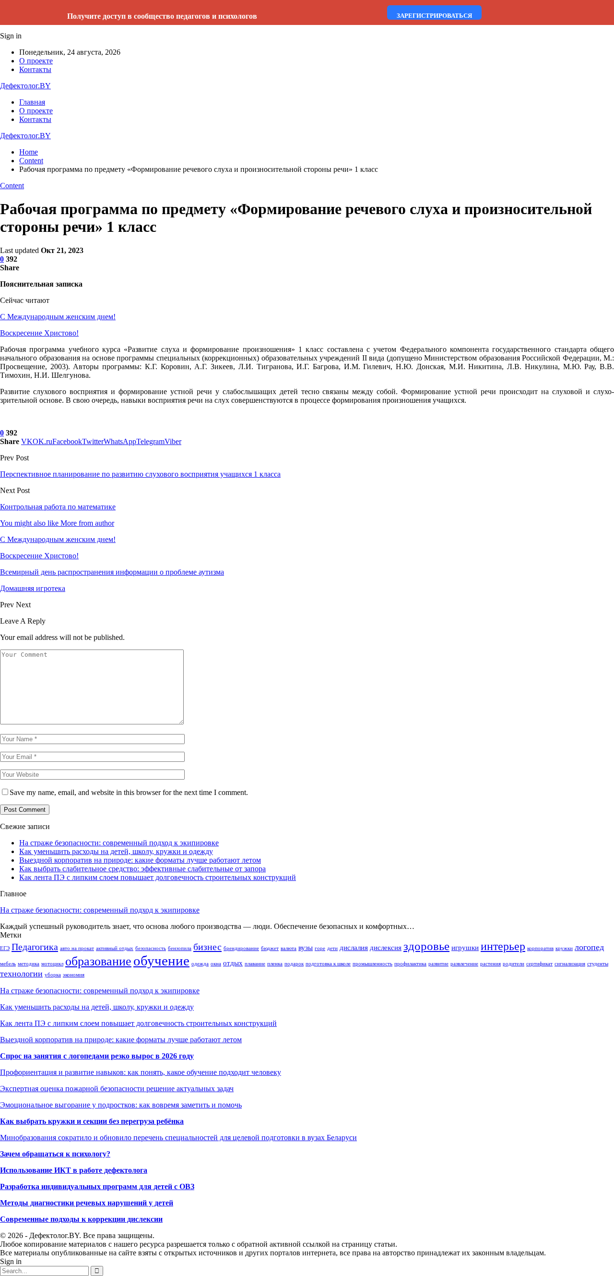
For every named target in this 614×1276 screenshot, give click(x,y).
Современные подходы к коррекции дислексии (81, 1219)
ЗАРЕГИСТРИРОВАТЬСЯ (434, 15)
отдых (233, 963)
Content (12, 185)
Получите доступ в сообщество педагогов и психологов (162, 16)
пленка (275, 963)
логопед (589, 947)
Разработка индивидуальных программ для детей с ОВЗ (97, 1186)
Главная (32, 102)
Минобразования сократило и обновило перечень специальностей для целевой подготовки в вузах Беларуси (178, 1137)
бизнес (207, 946)
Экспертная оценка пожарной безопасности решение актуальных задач (117, 1088)
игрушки (465, 947)
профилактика (410, 963)
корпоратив (540, 948)
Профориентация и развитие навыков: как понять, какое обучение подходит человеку (140, 1072)
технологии (21, 973)
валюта (288, 948)
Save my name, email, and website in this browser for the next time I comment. (129, 792)
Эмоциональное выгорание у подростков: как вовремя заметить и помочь (121, 1105)
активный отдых (114, 948)
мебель (8, 963)
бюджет (270, 948)
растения (490, 963)
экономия (73, 974)
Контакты (35, 69)
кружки (564, 948)
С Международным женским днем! (58, 317)
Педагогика (35, 946)
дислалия (354, 947)
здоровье (426, 945)
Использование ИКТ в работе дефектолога (73, 1170)
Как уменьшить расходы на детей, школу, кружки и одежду (116, 851)
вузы (305, 947)
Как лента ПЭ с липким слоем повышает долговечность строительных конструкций (157, 877)
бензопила (179, 948)
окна (216, 963)
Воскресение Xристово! (39, 333)
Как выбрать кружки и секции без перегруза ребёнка (92, 1121)
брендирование (241, 948)
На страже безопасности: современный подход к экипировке (119, 843)
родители (513, 963)
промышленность (372, 963)
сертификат (539, 963)
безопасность (150, 948)
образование (98, 961)
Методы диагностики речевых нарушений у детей (86, 1203)
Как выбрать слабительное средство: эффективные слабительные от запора (142, 869)
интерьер (503, 946)
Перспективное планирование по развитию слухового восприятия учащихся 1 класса (140, 474)
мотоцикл (52, 963)
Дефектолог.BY (25, 86)
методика (28, 963)
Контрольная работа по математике (58, 507)
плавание (255, 963)
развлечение (464, 963)
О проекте (36, 61)
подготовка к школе (328, 963)
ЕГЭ (5, 948)
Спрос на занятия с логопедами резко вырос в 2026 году (97, 1056)
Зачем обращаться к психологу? (55, 1154)
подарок (294, 963)
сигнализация (570, 963)
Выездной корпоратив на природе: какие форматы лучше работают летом (140, 860)
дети (332, 948)
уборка (53, 974)
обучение (161, 960)
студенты (597, 963)
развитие (438, 963)
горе (320, 948)
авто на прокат (77, 948)
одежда (200, 963)
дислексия (385, 947)
